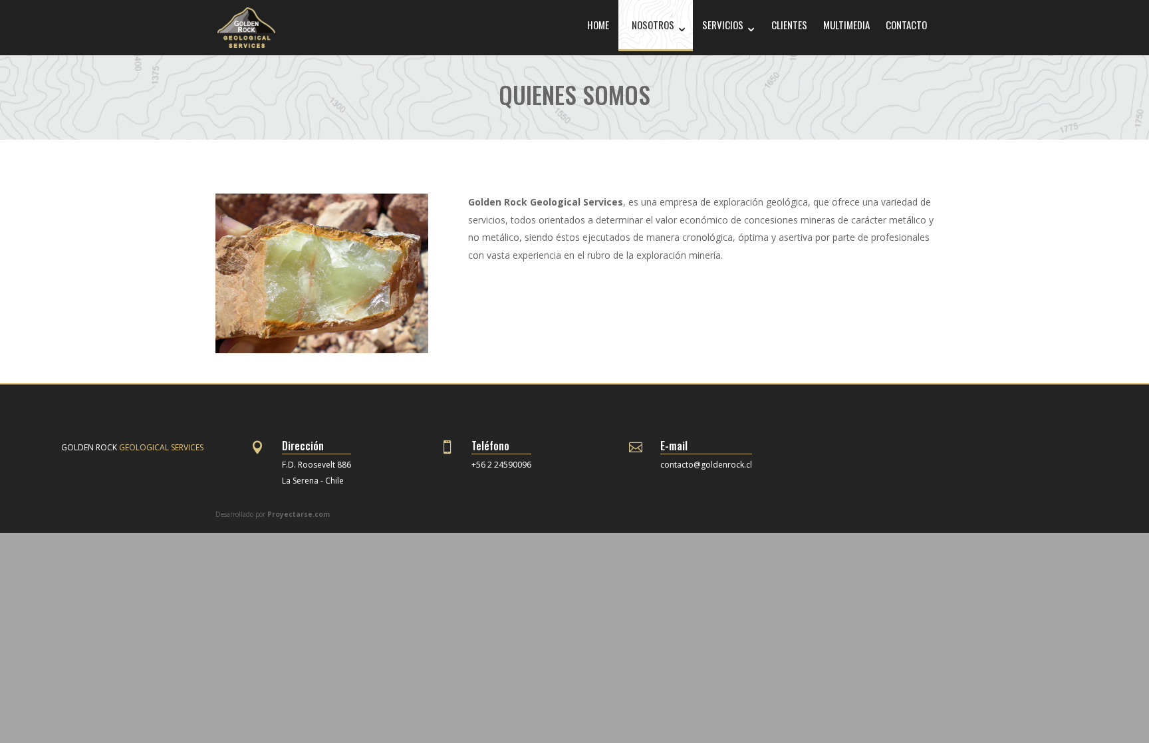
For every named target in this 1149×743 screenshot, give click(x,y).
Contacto (906, 24)
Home (598, 24)
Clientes (789, 24)
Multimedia (846, 24)
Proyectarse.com (298, 514)
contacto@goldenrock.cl (706, 464)
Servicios (722, 24)
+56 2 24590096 (501, 464)
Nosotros (653, 24)
